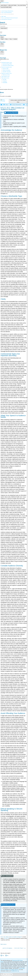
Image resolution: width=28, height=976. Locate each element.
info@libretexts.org (15, 970)
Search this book (3, 24)
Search (2, 974)
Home (6, 104)
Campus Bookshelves (16, 104)
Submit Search (4, 28)
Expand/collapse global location (26, 104)
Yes (3, 955)
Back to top (3, 944)
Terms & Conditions (5, 969)
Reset (2, 37)
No (7, 955)
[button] (5, 81)
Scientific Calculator (7, 71)
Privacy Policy (22, 968)
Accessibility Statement (14, 969)
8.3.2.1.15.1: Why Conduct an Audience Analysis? (11, 936)
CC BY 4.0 (6, 938)
